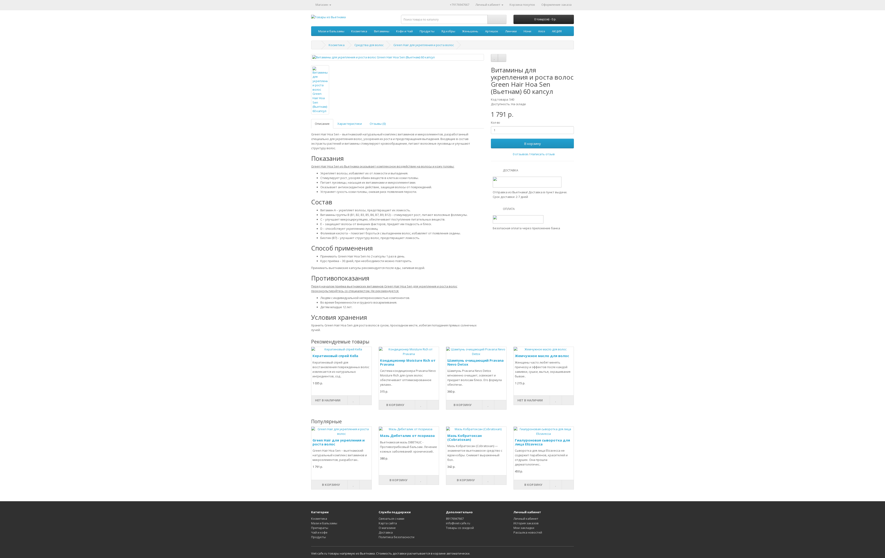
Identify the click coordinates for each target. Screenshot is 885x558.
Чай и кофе (319, 532)
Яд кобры (448, 31)
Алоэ (541, 31)
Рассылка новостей (527, 532)
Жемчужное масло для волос (542, 355)
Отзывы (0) (378, 124)
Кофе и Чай (404, 31)
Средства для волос (369, 45)
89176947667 (455, 518)
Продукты (427, 31)
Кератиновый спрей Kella (335, 355)
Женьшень (470, 31)
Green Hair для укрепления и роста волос (423, 45)
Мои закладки (523, 528)
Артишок (491, 31)
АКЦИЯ (557, 31)
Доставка (386, 532)
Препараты (319, 528)
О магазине (387, 528)
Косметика (359, 31)
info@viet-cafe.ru (458, 523)
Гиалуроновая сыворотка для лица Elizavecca (542, 442)
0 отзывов (520, 154)
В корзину (532, 143)
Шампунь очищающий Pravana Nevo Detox (475, 362)
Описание (322, 124)
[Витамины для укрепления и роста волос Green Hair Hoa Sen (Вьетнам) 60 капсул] (397, 57)
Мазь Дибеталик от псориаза (407, 435)
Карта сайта (388, 523)
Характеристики (349, 124)
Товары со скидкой (460, 528)
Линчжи (511, 31)
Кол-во (495, 123)
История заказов (526, 523)
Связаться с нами (391, 518)
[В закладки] (494, 58)
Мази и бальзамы (331, 31)
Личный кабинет (525, 518)
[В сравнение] (502, 58)
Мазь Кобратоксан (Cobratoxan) (464, 437)
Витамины (381, 31)
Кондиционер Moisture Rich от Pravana (408, 362)
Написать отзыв (543, 154)
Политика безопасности (396, 537)
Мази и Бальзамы (324, 523)
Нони (527, 31)
